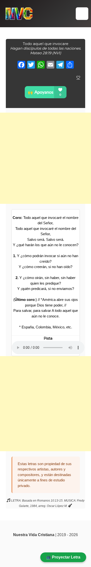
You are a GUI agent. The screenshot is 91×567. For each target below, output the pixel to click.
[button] (82, 13)
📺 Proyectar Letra (63, 557)
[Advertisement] (45, 158)
